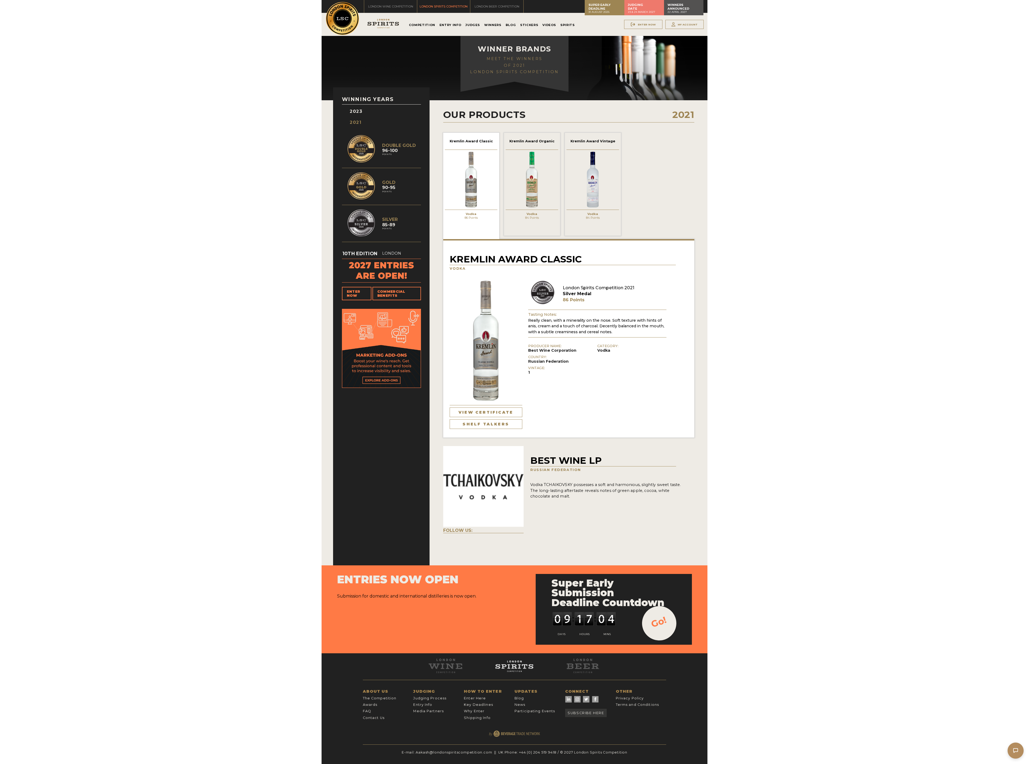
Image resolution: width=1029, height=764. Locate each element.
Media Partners (428, 711)
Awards (370, 705)
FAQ (367, 711)
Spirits (567, 25)
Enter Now (353, 294)
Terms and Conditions (637, 705)
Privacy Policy (630, 698)
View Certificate (485, 412)
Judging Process (429, 698)
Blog (511, 25)
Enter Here (475, 698)
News (519, 705)
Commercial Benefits (391, 294)
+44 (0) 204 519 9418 (538, 752)
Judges (472, 25)
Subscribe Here (586, 713)
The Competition (380, 698)
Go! (659, 622)
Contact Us (374, 718)
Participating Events (534, 711)
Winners (492, 25)
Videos (549, 25)
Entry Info (450, 25)
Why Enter (474, 711)
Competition (422, 25)
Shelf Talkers (486, 424)
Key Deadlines (478, 705)
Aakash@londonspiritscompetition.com (454, 752)
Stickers (529, 25)
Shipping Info (477, 718)
